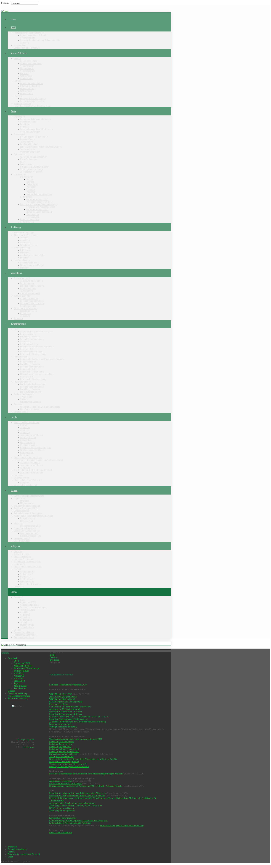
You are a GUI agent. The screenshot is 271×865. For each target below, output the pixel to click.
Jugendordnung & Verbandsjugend (29, 496)
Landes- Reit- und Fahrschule (27, 48)
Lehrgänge (24, 252)
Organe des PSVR (28, 602)
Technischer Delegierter (24, 394)
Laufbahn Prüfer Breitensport (33, 384)
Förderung (24, 73)
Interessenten (20, 174)
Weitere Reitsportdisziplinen (39, 194)
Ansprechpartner (27, 571)
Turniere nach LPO (22, 278)
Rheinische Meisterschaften (26, 422)
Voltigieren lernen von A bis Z (39, 202)
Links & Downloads (22, 541)
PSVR (13, 27)
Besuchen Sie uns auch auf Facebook (24, 854)
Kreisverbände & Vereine (31, 584)
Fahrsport (31, 189)
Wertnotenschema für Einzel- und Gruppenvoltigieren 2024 (75, 739)
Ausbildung (16, 227)
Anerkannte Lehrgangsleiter (32, 255)
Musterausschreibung (58, 704)
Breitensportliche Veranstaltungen (35, 119)
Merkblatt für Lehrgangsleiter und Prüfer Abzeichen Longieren (77, 796)
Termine (23, 237)
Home (13, 19)
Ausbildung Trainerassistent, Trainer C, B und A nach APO (75, 806)
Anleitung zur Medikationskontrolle (65, 709)
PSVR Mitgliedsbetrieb (30, 86)
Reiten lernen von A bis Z (37, 199)
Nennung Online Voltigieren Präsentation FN (69, 766)
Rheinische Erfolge (22, 556)
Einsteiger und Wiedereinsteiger (41, 207)
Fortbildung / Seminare (30, 336)
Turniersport (19, 134)
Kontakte (18, 569)
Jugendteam (19, 498)
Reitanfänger (26, 197)
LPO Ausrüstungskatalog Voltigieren (65, 783)
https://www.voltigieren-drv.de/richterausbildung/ (122, 825)
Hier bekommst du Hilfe (30, 536)
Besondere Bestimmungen (32, 301)
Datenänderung (21, 412)
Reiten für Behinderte (29, 219)
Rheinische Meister (28, 445)
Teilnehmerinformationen (31, 435)
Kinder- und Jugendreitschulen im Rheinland (33, 516)
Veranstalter (16, 273)
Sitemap (17, 630)
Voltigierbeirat (26, 574)
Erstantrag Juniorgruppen (60, 744)
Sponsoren (25, 427)
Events (14, 417)
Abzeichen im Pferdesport (25, 235)
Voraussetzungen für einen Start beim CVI (68, 764)
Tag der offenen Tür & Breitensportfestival (33, 470)
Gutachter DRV (26, 349)
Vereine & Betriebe (19, 53)
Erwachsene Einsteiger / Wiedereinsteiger (38, 204)
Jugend (14, 490)
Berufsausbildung (22, 260)
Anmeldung (25, 240)
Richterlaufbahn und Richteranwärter (36, 331)
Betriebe (17, 81)
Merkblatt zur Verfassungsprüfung (64, 761)
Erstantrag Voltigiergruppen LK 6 (64, 749)
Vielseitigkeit (32, 184)
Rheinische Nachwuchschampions (35, 447)
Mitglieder (24, 501)
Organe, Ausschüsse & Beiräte (33, 35)
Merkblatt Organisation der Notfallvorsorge (68, 719)
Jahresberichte (27, 627)
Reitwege (24, 126)
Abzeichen (25, 617)
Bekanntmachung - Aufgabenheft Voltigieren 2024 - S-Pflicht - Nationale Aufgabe (85, 786)
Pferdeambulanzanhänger (25, 635)
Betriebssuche (26, 93)
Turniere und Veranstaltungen (33, 607)
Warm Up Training (28, 437)
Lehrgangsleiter (27, 581)
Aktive (13, 111)
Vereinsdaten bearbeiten (31, 63)
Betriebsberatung (28, 88)
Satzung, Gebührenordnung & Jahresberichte (40, 40)
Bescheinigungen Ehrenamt (32, 101)
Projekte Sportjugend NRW (25, 508)
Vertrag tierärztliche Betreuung (63, 727)
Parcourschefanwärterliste (32, 371)
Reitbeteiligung (27, 222)
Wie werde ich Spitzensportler (33, 157)
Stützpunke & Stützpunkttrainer (34, 167)
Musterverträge (27, 625)
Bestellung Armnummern (60, 724)
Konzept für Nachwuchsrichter (62, 818)
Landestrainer (26, 164)
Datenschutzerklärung (24, 632)
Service (14, 592)
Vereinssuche (26, 78)
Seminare (18, 475)
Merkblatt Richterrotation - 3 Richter (65, 712)
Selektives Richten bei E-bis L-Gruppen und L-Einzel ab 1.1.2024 (78, 717)
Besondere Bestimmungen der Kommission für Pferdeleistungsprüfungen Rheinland (86, 774)
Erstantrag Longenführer (60, 746)
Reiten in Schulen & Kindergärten (28, 513)
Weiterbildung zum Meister (32, 265)
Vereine (17, 58)
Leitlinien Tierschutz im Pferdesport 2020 (68, 685)
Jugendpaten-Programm (31, 172)
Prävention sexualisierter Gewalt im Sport (32, 106)
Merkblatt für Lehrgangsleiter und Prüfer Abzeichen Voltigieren (77, 793)
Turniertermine (26, 142)
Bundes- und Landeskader (60, 832)
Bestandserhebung (28, 61)
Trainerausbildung (22, 247)
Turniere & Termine (22, 554)
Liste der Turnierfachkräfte (32, 286)
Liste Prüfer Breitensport (31, 392)
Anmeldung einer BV (29, 298)
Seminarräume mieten (24, 637)
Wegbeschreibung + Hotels (32, 450)
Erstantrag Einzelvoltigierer (61, 741)
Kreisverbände (20, 45)
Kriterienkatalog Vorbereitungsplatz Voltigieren (70, 823)
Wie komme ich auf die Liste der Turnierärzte (40, 407)
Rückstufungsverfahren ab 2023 (63, 754)
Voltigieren (31, 187)
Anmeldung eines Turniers (31, 281)
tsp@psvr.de (29, 747)
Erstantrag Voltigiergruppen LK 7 (64, 751)
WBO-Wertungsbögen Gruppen (63, 697)
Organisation (26, 440)
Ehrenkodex (25, 257)
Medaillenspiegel (27, 442)
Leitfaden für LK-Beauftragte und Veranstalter (69, 707)
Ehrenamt (18, 96)
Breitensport (19, 116)
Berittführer (25, 124)
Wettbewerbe (26, 76)
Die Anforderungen (28, 159)
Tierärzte (18, 404)
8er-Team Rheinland (29, 144)
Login (10, 857)
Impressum (12, 847)
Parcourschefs (20, 356)
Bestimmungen (27, 283)
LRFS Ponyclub (26, 521)
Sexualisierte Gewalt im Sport (27, 531)
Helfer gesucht (27, 452)
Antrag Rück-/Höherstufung (61, 756)
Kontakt (11, 852)
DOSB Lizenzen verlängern (61, 808)
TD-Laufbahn (26, 397)
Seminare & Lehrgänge (24, 232)
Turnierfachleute (27, 149)
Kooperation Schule (22, 103)
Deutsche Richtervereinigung (33, 354)
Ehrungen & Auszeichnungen (33, 98)
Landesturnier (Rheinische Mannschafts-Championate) (38, 460)
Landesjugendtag (21, 477)
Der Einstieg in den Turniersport (34, 136)
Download (18, 597)
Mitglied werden (27, 68)
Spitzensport (20, 154)
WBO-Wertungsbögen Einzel (62, 699)
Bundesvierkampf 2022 (30, 526)
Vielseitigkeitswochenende (26, 485)
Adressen (24, 43)
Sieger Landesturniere (30, 462)
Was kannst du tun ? (29, 533)
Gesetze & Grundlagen (30, 131)
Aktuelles (18, 551)
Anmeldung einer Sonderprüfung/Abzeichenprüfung (72, 803)
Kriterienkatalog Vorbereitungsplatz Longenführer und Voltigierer (78, 820)
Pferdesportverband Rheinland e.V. (29, 32)
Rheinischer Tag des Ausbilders (28, 457)
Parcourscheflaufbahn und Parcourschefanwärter (42, 359)
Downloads (19, 586)
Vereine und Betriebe (29, 605)
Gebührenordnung (28, 288)
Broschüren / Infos (28, 245)
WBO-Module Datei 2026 (60, 694)
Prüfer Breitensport (28, 121)
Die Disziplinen (26, 177)
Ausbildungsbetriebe (29, 262)
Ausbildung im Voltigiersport (62, 811)
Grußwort (24, 425)
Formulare (18, 318)
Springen (30, 182)
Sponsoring (25, 432)
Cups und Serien (27, 139)
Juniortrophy (19, 564)
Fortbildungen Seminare (30, 402)
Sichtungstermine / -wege (31, 169)
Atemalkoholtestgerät (30, 293)
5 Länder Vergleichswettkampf (27, 561)
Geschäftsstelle (27, 37)
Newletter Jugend (22, 538)
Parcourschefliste (28, 369)
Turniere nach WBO (22, 296)
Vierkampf (31, 192)
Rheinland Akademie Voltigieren (28, 480)
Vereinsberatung (27, 71)
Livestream (25, 455)
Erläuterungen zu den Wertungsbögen (65, 702)
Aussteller (24, 430)
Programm (24, 482)
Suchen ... (5, 3)
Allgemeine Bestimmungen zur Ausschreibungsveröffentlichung (77, 722)
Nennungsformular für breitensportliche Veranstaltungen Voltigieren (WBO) (83, 759)
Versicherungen (27, 66)
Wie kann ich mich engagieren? (27, 506)
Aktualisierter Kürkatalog (60, 781)
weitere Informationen (30, 152)
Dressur (30, 179)
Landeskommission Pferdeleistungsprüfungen (41, 147)
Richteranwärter (27, 579)
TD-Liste (24, 399)
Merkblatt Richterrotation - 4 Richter (65, 714)
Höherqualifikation (28, 334)
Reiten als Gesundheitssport (39, 212)
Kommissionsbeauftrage (31, 351)
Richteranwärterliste (29, 344)
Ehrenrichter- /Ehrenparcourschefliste (37, 346)
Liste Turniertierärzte (29, 409)
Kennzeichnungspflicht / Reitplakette (36, 129)
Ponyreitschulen (27, 518)
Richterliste (25, 242)
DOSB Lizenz (25, 250)
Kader (22, 162)
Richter (17, 329)
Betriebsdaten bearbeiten (31, 83)
